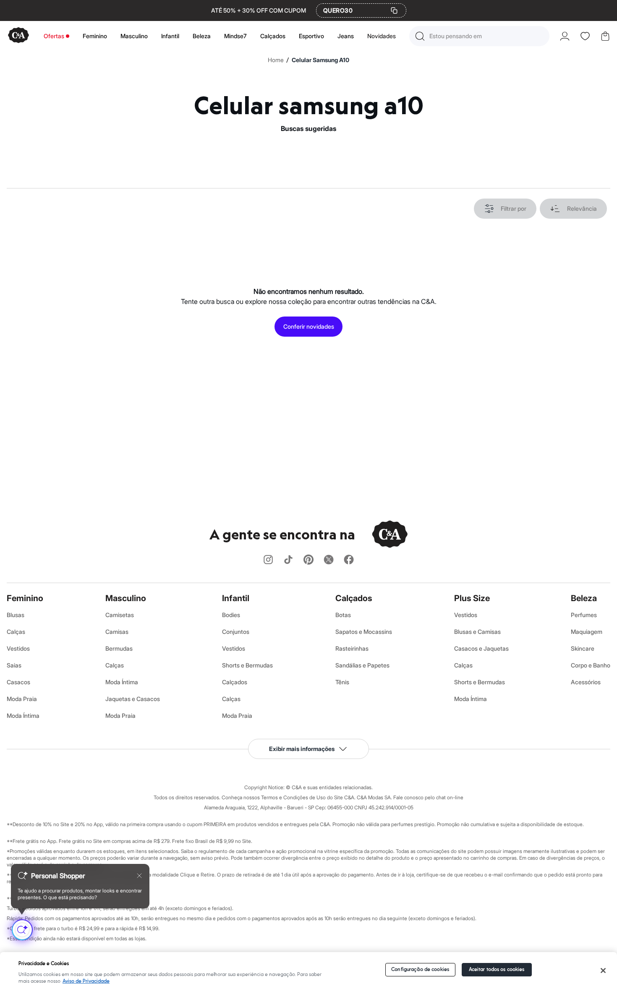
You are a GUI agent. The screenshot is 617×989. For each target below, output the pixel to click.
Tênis (342, 681)
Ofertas (54, 35)
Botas (343, 614)
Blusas (15, 614)
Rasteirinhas (352, 648)
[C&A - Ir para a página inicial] (18, 36)
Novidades (381, 35)
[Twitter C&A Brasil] (329, 560)
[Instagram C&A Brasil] (268, 560)
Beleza (202, 35)
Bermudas (119, 648)
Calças (16, 631)
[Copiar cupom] (394, 10)
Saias (14, 665)
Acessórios (586, 681)
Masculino (134, 35)
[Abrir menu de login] (564, 36)
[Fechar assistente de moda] (139, 875)
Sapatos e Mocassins (363, 631)
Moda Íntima (23, 715)
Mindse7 (235, 35)
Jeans (345, 35)
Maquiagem (586, 631)
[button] (479, 36)
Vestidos (18, 648)
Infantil (170, 35)
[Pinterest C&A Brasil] (308, 560)
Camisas (116, 631)
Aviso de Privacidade (86, 981)
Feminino (95, 35)
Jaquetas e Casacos (132, 698)
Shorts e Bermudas (247, 665)
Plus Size (472, 598)
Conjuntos (235, 631)
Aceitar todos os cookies (497, 969)
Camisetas (119, 614)
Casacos (18, 681)
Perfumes (584, 614)
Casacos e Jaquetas (481, 648)
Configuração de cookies (420, 969)
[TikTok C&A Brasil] (288, 560)
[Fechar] (603, 970)
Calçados (272, 35)
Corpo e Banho (590, 665)
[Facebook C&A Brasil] (349, 560)
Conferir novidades (308, 326)
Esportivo (311, 35)
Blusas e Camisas (477, 631)
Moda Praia (22, 698)
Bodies (231, 614)
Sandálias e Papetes (362, 665)
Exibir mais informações (302, 748)
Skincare (582, 648)
